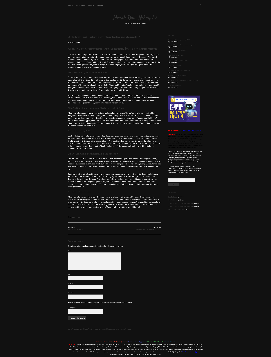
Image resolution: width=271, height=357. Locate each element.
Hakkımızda (100, 5)
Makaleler (76, 217)
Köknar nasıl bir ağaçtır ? (175, 65)
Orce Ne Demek (172, 197)
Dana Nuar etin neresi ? (175, 85)
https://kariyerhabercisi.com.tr (95, 329)
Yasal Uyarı (91, 5)
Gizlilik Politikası (80, 5)
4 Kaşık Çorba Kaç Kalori (175, 209)
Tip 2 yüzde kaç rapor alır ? (176, 55)
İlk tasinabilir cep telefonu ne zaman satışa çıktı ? (182, 45)
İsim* (69, 274)
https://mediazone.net (76, 329)
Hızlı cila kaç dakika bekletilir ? (177, 50)
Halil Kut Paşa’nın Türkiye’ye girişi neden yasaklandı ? (183, 80)
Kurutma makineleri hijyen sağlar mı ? (179, 70)
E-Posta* (70, 283)
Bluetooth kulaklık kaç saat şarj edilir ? (179, 40)
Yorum (69, 251)
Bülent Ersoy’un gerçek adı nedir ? (178, 75)
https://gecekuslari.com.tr (115, 329)
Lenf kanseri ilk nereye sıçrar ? (148, 229)
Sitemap (128, 329)
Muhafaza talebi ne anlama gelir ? (178, 60)
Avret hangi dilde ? (75, 229)
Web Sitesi (71, 293)
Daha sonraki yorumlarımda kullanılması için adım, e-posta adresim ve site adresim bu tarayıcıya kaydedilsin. (101, 302)
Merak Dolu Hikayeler (135, 18)
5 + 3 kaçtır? (72, 307)
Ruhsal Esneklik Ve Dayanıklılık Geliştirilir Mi (181, 203)
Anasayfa (70, 5)
